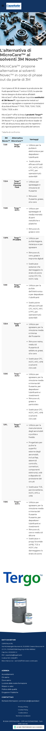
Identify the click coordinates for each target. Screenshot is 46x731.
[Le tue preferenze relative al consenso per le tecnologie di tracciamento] (28, 727)
